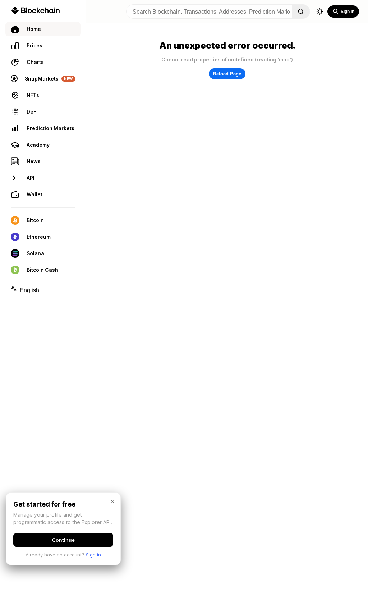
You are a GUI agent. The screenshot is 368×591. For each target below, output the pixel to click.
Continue (63, 540)
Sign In (347, 11)
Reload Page (227, 74)
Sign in (93, 555)
